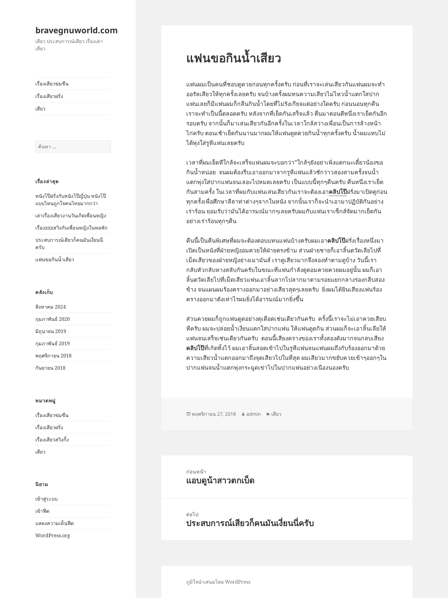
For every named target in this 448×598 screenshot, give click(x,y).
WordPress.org (52, 535)
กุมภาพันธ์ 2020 (52, 319)
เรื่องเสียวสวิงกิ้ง (52, 439)
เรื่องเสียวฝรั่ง (49, 96)
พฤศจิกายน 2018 (53, 355)
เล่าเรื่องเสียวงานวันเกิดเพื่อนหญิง (70, 215)
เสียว (40, 108)
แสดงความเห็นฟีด (54, 523)
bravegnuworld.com (76, 30)
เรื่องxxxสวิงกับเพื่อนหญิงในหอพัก (71, 227)
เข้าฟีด (42, 511)
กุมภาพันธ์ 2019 (52, 343)
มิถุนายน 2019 (50, 331)
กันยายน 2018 (50, 367)
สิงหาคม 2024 (50, 306)
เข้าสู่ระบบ (46, 498)
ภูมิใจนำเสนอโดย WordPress (218, 581)
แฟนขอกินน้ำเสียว (54, 259)
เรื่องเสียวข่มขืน (52, 83)
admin (253, 414)
